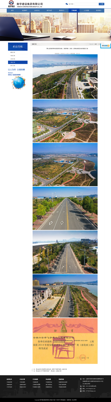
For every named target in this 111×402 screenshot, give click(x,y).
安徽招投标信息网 (63, 382)
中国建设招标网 (62, 387)
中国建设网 (35, 382)
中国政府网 (9, 382)
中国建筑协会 (49, 382)
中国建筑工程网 (36, 387)
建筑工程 (12, 52)
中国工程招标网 (62, 384)
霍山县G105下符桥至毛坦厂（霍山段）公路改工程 (48, 371)
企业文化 (37, 10)
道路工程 (12, 62)
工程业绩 (74, 10)
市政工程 (12, 55)
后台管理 (74, 400)
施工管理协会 (49, 384)
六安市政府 (9, 387)
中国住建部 (22, 382)
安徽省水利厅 (23, 387)
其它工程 (12, 65)
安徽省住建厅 (23, 384)
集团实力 (61, 10)
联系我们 (98, 10)
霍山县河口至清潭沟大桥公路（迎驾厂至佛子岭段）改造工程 (51, 369)
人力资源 (86, 10)
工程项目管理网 (36, 384)
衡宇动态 (49, 10)
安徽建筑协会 (49, 387)
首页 (12, 10)
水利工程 (12, 59)
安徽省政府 (9, 384)
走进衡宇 (24, 10)
